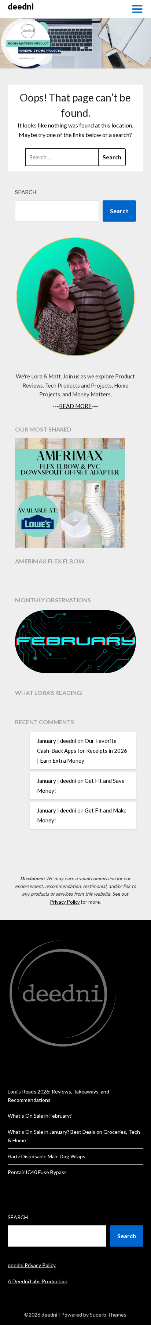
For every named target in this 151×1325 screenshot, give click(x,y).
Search (25, 192)
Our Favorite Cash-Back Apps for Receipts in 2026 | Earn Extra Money (82, 750)
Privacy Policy (65, 902)
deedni (21, 6)
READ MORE (75, 406)
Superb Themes (108, 1314)
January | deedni (56, 740)
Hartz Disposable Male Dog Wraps (46, 1156)
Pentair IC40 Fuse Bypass (37, 1172)
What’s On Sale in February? (40, 1116)
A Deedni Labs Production (37, 1281)
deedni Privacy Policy (32, 1265)
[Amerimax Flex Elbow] (75, 494)
